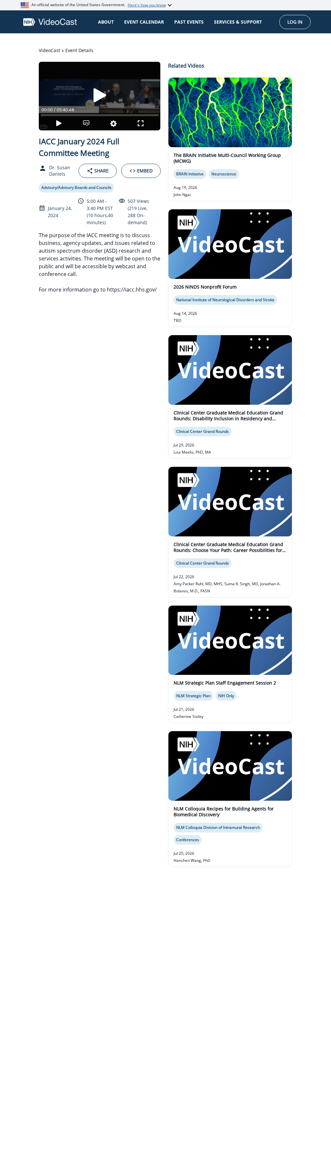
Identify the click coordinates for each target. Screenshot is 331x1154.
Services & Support (238, 22)
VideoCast (49, 50)
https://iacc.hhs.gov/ (132, 289)
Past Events (189, 22)
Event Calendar (144, 22)
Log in (295, 22)
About (106, 22)
